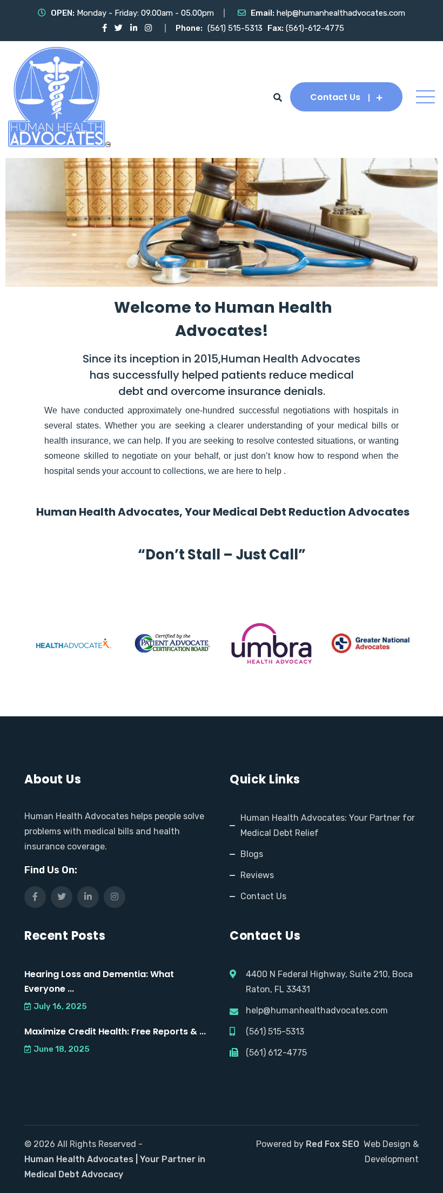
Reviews (257, 875)
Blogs (251, 854)
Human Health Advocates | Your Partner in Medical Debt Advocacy (114, 1166)
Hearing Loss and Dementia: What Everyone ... (99, 981)
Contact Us (335, 97)
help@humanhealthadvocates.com (341, 13)
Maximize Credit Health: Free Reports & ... (115, 1031)
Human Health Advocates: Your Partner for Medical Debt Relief (327, 825)
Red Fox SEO (332, 1144)
